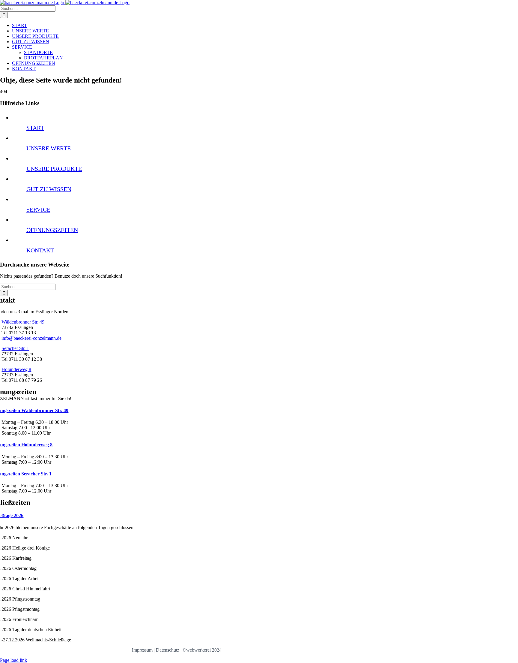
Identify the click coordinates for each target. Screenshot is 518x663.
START (35, 128)
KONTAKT (40, 250)
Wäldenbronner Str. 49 (22, 321)
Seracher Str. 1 (15, 348)
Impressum (142, 649)
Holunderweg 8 (16, 369)
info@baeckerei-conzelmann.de (31, 338)
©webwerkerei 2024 (202, 649)
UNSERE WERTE (48, 148)
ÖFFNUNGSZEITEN (52, 230)
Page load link (13, 660)
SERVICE (38, 209)
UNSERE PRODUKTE (54, 168)
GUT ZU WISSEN (48, 189)
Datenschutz (167, 649)
